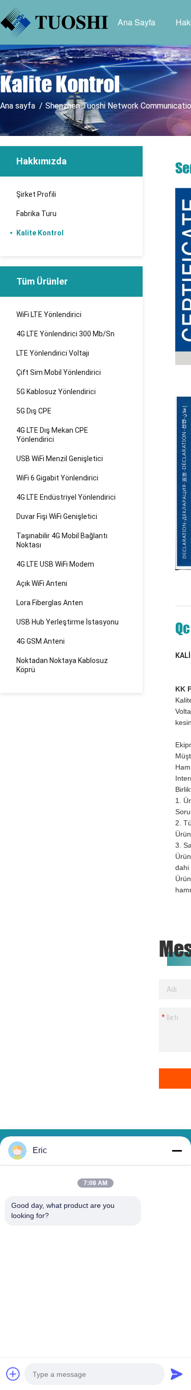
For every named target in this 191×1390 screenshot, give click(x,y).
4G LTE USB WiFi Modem (55, 564)
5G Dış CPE (33, 411)
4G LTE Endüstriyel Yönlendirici (66, 497)
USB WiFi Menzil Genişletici (59, 459)
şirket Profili (36, 194)
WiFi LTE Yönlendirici (48, 314)
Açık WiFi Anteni (41, 583)
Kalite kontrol (40, 233)
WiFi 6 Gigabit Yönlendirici (57, 478)
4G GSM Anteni (40, 641)
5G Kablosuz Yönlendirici (56, 392)
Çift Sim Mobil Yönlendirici (58, 372)
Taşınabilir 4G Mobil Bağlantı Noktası (61, 540)
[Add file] (13, 1374)
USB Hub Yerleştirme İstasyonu (67, 622)
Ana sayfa (136, 22)
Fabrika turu (36, 214)
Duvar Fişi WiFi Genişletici (56, 516)
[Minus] (177, 1150)
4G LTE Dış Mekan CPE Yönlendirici (52, 434)
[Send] (177, 1374)
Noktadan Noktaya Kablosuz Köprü (62, 665)
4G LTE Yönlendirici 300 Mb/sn (65, 334)
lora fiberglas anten (49, 603)
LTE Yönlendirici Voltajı (52, 353)
